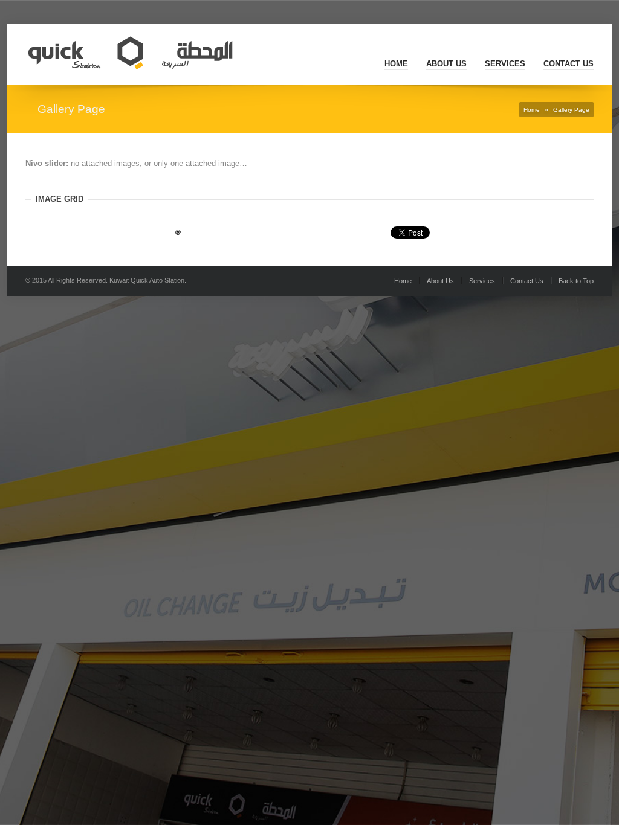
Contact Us (568, 63)
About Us (446, 63)
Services (505, 63)
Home (396, 63)
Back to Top (576, 280)
